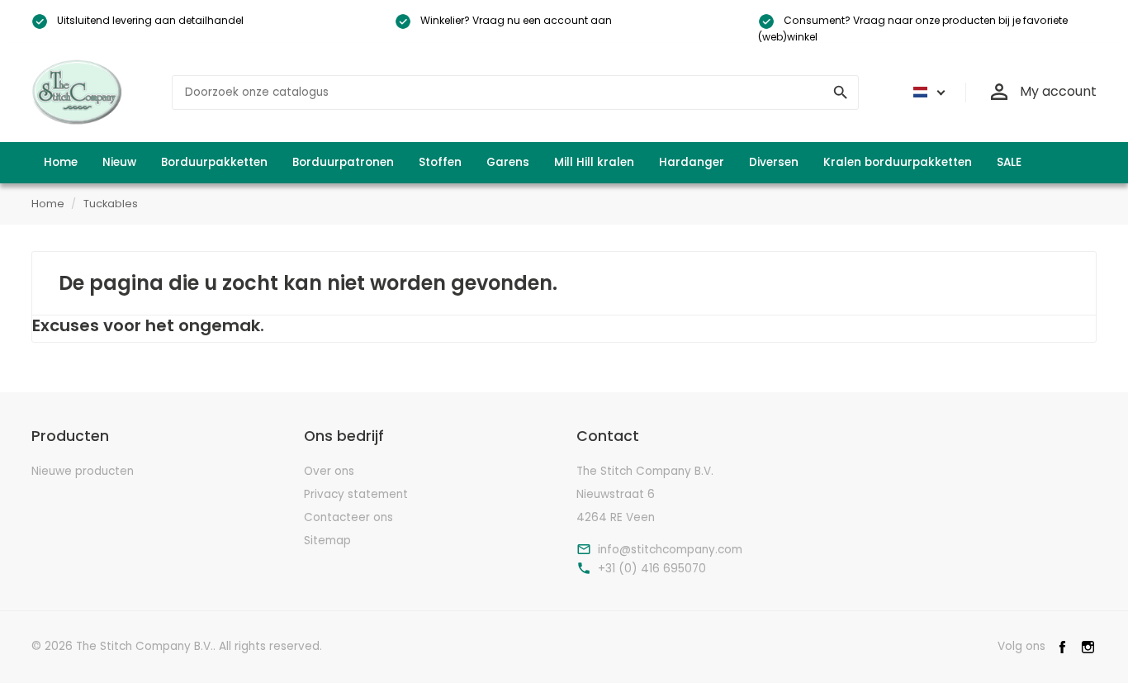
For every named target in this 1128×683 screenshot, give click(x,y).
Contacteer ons (348, 517)
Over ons (329, 471)
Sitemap (327, 540)
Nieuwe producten (82, 471)
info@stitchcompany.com (670, 550)
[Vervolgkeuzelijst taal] (926, 92)
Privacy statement (356, 494)
